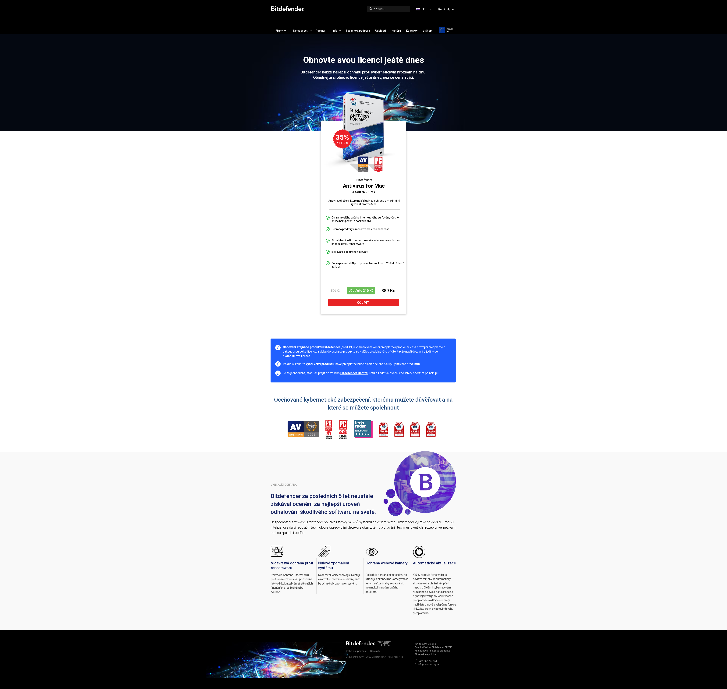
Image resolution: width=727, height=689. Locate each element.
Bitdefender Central (354, 373)
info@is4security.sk (428, 664)
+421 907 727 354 (427, 661)
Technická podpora (356, 650)
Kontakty (375, 650)
